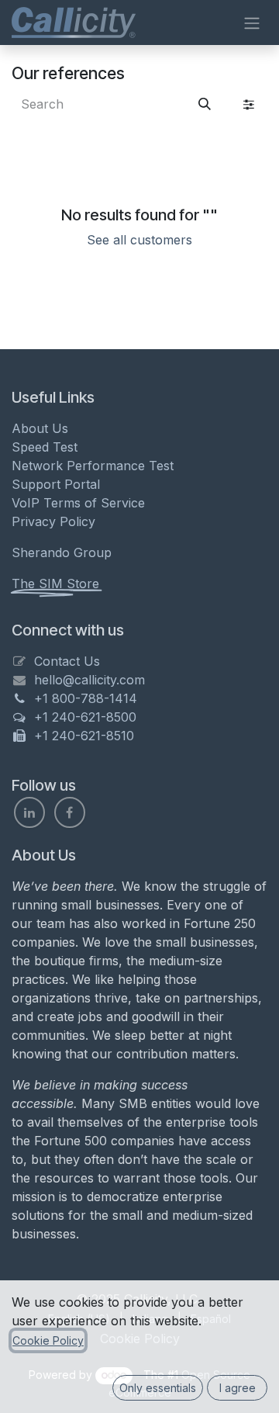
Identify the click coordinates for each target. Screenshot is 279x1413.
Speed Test (45, 447)
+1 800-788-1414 (85, 698)
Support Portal (56, 484)
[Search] (204, 104)
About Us (40, 428)
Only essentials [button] (157, 1387)
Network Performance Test (93, 465)
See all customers (139, 240)
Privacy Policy (53, 521)
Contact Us (67, 661)
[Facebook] (69, 812)
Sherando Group (62, 552)
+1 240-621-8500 (85, 717)
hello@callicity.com (89, 679)
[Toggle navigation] (251, 22)
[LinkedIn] (29, 812)
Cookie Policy (48, 1340)
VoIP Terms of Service (78, 503)
